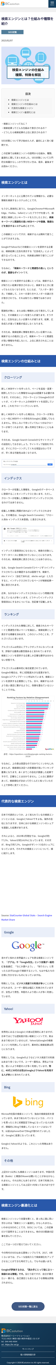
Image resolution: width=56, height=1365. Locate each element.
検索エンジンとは (20, 99)
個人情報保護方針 (28, 1354)
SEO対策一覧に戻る (28, 1306)
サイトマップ (28, 1348)
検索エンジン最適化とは (23, 112)
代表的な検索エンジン (22, 108)
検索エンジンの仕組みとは (24, 104)
